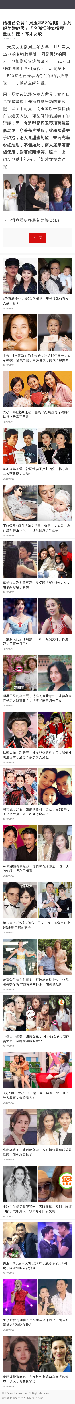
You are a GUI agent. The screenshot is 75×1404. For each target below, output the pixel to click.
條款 (28, 1398)
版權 (40, 1398)
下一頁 (37, 237)
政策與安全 (19, 1398)
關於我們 (7, 1398)
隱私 (34, 1398)
